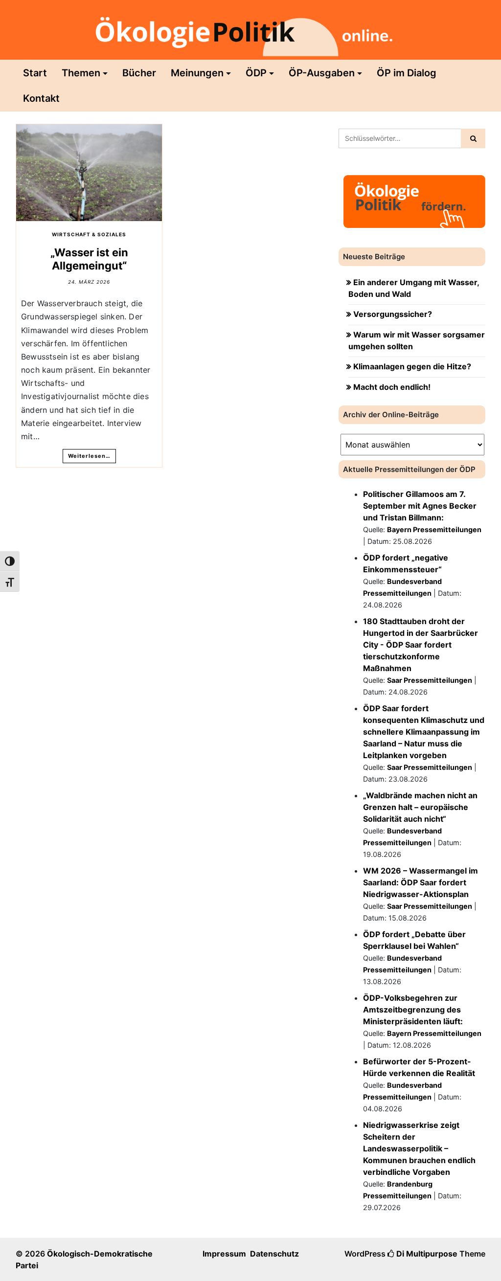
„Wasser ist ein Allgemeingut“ (89, 258)
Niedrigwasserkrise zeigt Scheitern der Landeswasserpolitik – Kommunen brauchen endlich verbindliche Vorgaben (419, 1148)
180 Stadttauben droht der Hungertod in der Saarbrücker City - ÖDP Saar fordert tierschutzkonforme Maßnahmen (420, 644)
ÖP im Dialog (406, 73)
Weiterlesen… (89, 455)
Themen (81, 73)
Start (35, 73)
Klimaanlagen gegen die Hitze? (412, 366)
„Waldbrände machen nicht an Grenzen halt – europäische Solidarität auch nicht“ (420, 807)
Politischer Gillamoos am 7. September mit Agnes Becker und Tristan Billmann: (420, 505)
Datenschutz (274, 1254)
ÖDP (256, 73)
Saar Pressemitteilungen (429, 680)
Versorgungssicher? (392, 314)
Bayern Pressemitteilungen (434, 529)
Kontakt (41, 98)
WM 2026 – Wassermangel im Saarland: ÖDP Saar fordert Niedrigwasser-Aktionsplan (420, 882)
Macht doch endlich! (392, 387)
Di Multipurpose (425, 1254)
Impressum (224, 1254)
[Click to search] (473, 138)
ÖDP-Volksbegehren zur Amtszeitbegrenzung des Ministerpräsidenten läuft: (413, 1009)
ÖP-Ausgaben (322, 73)
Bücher (139, 73)
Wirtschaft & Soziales (89, 234)
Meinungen (197, 73)
